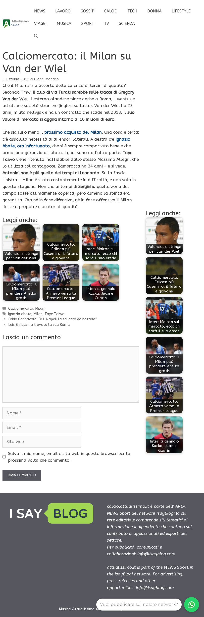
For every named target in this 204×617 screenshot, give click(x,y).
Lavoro (63, 11)
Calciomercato (20, 308)
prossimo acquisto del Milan (73, 132)
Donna (154, 11)
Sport (87, 23)
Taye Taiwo (54, 314)
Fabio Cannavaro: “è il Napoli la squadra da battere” (52, 319)
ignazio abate (19, 314)
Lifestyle (181, 11)
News (39, 11)
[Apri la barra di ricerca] (36, 36)
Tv (106, 23)
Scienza (127, 23)
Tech (132, 11)
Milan (39, 308)
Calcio (110, 11)
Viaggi (40, 23)
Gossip (87, 11)
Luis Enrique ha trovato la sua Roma (39, 325)
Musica (64, 23)
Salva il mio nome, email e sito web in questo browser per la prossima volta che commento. (69, 457)
